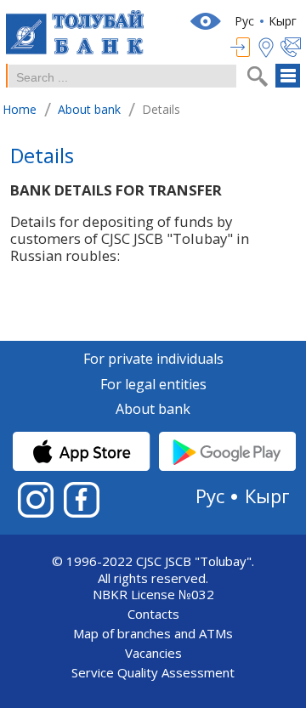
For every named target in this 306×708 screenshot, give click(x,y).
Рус (244, 21)
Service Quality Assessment (153, 673)
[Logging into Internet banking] (244, 47)
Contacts (153, 614)
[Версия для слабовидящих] (207, 21)
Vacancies (153, 653)
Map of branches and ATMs (153, 634)
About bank (153, 409)
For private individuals (153, 359)
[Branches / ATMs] (269, 47)
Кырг (283, 21)
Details (42, 157)
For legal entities (153, 385)
